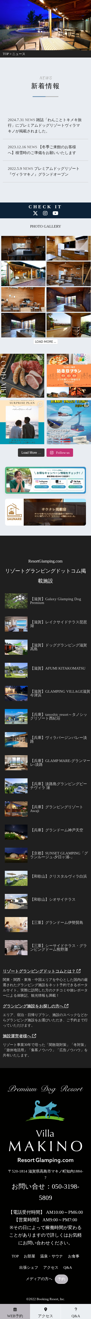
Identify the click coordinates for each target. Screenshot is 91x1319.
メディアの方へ (39, 1279)
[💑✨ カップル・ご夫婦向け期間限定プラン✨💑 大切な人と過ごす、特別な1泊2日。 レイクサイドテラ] (22, 422)
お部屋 (29, 1256)
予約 (61, 1279)
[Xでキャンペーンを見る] (56, 486)
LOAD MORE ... (45, 341)
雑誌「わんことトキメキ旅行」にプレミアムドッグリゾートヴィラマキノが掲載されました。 (45, 125)
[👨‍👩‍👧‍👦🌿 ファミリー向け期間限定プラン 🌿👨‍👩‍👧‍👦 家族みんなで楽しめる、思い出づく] (69, 376)
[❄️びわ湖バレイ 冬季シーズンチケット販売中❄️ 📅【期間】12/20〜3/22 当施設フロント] (69, 422)
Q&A (67, 1268)
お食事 (73, 1256)
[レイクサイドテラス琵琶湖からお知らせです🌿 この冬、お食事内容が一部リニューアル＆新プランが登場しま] (22, 376)
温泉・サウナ (51, 1256)
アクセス (50, 1268)
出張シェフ (28, 1268)
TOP (15, 1256)
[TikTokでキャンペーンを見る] (70, 486)
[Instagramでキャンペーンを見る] (42, 486)
